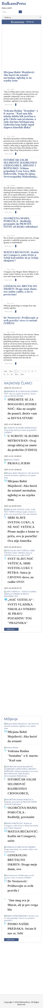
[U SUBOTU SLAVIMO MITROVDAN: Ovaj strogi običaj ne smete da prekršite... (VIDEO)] (21, 430)
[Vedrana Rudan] (11, 747)
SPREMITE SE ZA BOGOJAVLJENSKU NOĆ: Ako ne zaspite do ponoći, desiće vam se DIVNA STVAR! (22, 409)
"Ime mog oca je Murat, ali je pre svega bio (23, 905)
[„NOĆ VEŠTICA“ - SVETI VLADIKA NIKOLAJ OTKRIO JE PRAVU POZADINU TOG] (21, 594)
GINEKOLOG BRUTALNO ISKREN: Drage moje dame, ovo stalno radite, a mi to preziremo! (20, 290)
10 (11, 374)
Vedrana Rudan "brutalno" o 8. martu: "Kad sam (23, 755)
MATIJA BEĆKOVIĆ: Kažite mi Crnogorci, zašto (23, 836)
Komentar (17, 22)
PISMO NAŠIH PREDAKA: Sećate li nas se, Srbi (22, 928)
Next (16, 374)
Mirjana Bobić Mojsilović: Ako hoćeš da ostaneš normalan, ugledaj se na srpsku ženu (19, 76)
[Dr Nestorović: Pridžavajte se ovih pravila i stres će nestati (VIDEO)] (21, 876)
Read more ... (9, 104)
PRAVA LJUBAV (19, 463)
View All (10, 629)
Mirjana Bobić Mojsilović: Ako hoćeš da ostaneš (22, 736)
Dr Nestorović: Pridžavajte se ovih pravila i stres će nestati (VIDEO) (21, 320)
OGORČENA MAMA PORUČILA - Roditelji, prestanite (22, 812)
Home (6, 21)
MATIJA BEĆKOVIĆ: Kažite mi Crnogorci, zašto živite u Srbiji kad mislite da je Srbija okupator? (21, 256)
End (22, 374)
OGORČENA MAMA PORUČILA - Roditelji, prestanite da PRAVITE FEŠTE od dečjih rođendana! (21, 222)
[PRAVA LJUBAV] (11, 460)
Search (20, 11)
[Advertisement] (21, 48)
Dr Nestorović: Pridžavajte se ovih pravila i (20, 885)
